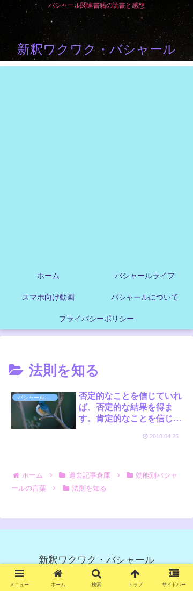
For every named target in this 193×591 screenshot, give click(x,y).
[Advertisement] (96, 163)
